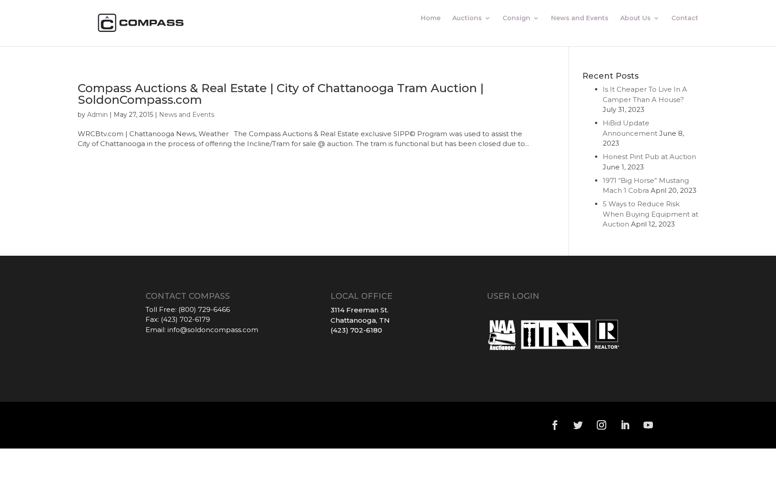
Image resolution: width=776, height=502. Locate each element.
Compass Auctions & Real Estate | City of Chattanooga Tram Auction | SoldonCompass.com (281, 94)
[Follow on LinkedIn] (625, 425)
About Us (635, 18)
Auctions (467, 18)
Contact (684, 18)
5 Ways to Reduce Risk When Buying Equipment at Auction (650, 214)
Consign (516, 18)
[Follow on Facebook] (555, 425)
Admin (97, 115)
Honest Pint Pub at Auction (649, 156)
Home (431, 18)
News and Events (579, 18)
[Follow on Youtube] (648, 425)
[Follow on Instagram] (601, 425)
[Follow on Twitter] (578, 425)
